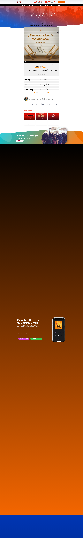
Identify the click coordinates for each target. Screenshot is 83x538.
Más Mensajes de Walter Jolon (38, 67)
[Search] (65, 5)
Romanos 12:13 (44, 66)
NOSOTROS (31, 5)
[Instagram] (55, 5)
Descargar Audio (46, 67)
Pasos (37, 5)
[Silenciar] (55, 61)
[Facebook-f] (51, 5)
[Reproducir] (25, 61)
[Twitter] (53, 5)
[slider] (57, 61)
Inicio (19, 5)
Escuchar (57, 79)
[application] (41, 62)
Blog (41, 5)
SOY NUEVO (24, 5)
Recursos (46, 5)
